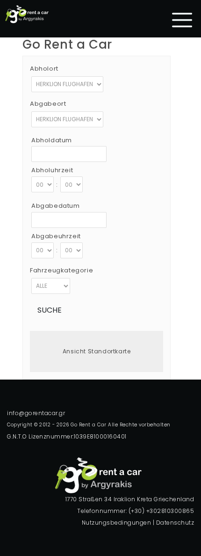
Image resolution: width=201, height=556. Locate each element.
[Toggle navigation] (182, 20)
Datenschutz (175, 523)
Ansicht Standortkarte (97, 351)
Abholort (44, 68)
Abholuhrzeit (52, 170)
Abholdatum (51, 140)
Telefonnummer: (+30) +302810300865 (135, 511)
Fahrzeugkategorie (61, 270)
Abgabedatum (55, 205)
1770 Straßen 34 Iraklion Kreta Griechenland (129, 499)
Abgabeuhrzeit (56, 236)
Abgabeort (48, 103)
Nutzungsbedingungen (116, 523)
